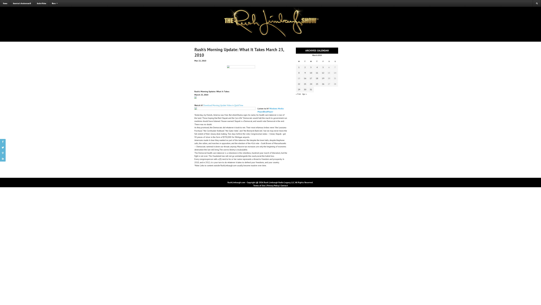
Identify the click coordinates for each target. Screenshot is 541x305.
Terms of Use (259, 185)
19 (323, 78)
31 (311, 89)
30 (305, 89)
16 (305, 78)
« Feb (298, 94)
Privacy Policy (273, 185)
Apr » (304, 94)
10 (311, 73)
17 (311, 78)
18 (317, 78)
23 (305, 84)
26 (323, 84)
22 (299, 84)
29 (299, 89)
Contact (284, 185)
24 (311, 84)
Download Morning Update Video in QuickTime (223, 105)
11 (317, 73)
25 (317, 84)
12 (323, 73)
